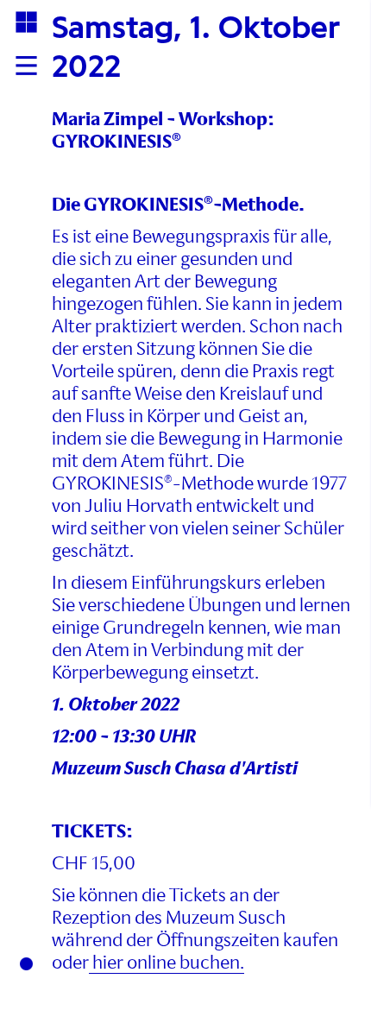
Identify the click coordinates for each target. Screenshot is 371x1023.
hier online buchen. (166, 962)
